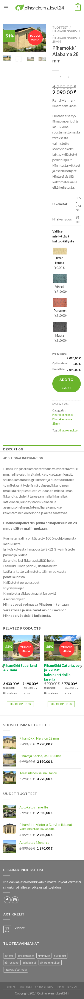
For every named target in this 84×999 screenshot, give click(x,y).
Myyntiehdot (67, 986)
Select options (20, 704)
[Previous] (3, 675)
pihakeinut (29, 962)
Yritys (11, 986)
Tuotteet (60, 27)
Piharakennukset (66, 31)
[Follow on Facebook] (7, 899)
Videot (19, 928)
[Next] (81, 675)
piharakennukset (68, 430)
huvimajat (60, 955)
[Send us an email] (15, 899)
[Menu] (5, 7)
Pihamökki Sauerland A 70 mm (20, 667)
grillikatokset (26, 955)
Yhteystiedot (45, 986)
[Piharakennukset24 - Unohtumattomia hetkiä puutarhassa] (42, 7)
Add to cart (66, 383)
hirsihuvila (44, 955)
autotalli (9, 955)
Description (13, 449)
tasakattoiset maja (16, 969)
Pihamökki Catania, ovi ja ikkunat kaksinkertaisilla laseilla (62, 672)
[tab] (42, 449)
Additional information (23, 458)
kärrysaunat (12, 962)
